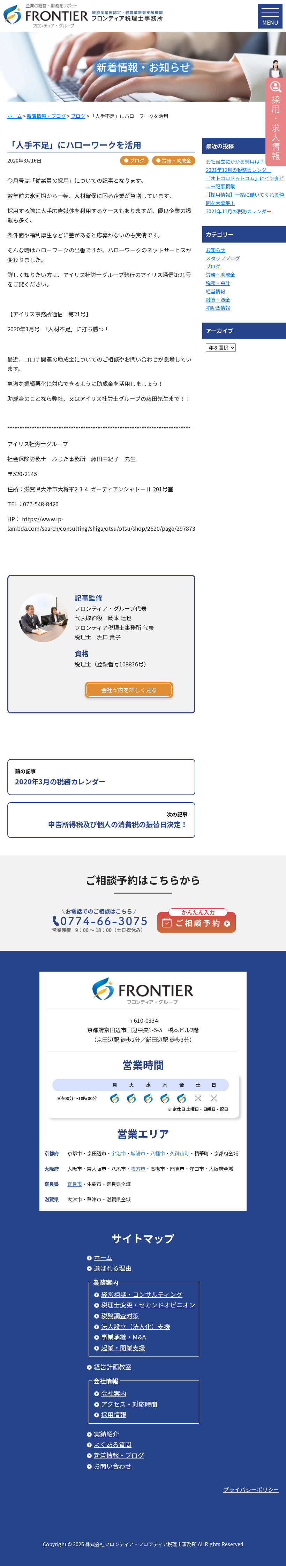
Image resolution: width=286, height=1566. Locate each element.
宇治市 (118, 1153)
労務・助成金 (176, 160)
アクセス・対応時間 (129, 1403)
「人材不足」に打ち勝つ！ (77, 329)
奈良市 (74, 1183)
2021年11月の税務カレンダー (238, 211)
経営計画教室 (112, 1366)
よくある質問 (112, 1444)
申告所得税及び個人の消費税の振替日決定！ (118, 820)
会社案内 (113, 1393)
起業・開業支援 (123, 1347)
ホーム (103, 1257)
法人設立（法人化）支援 (135, 1326)
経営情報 (215, 291)
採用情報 (113, 1414)
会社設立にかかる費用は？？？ (240, 161)
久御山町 (179, 1153)
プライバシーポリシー (251, 1489)
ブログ (137, 160)
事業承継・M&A (123, 1336)
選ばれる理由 (112, 1267)
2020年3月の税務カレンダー (60, 776)
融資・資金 (218, 299)
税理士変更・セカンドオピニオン (148, 1304)
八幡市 (157, 1153)
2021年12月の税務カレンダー (238, 169)
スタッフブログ (223, 258)
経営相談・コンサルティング (141, 1294)
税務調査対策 (120, 1315)
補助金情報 (218, 307)
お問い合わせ (112, 1465)
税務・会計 (218, 282)
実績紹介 (106, 1433)
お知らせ (215, 249)
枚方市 (138, 1168)
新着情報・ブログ (119, 1455)
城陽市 (138, 1153)
